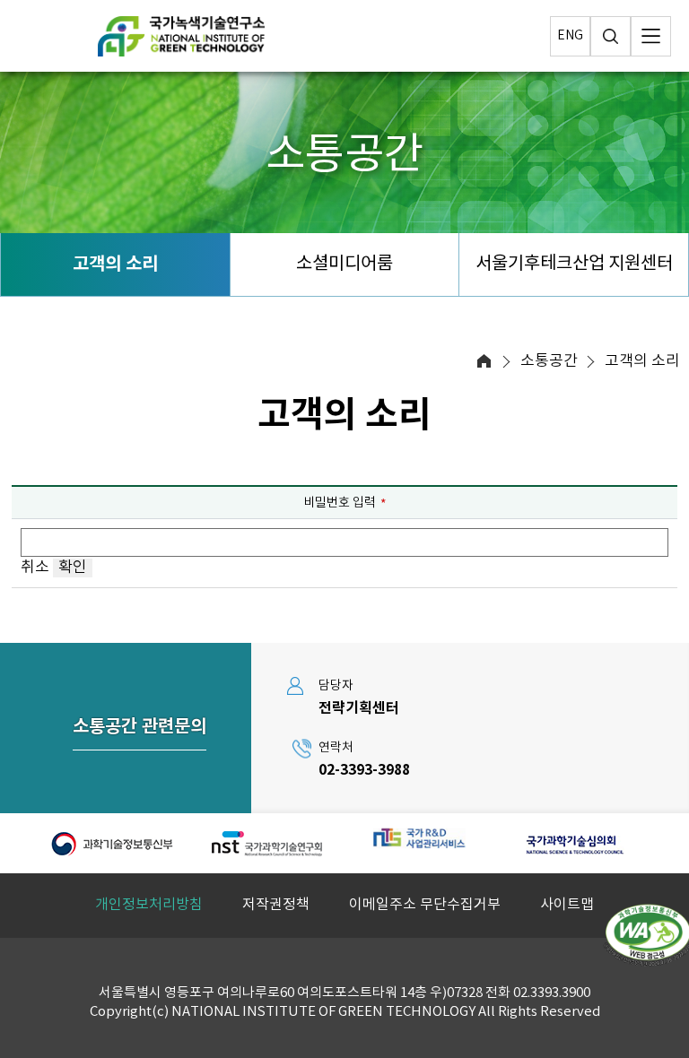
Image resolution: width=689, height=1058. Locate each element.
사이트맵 (567, 905)
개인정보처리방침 (149, 905)
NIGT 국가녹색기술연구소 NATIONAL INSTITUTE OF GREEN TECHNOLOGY (181, 36)
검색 (610, 36)
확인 (72, 568)
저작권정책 (276, 905)
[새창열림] (113, 843)
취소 (37, 568)
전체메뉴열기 (651, 36)
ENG (570, 36)
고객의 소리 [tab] (115, 264)
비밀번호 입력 (339, 503)
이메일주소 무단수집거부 (425, 905)
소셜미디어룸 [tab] (344, 264)
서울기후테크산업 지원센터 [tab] (574, 264)
